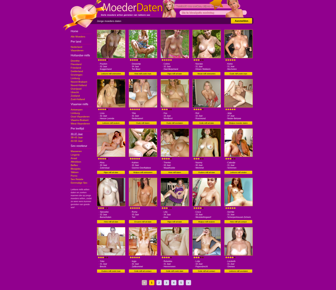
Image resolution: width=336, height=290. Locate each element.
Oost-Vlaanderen (80, 116)
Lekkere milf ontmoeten (111, 74)
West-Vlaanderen (80, 123)
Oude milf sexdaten (174, 123)
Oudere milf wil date (206, 172)
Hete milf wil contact (238, 222)
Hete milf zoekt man (142, 74)
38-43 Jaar (77, 137)
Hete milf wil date (111, 222)
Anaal (74, 158)
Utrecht (75, 92)
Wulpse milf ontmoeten (142, 172)
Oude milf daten (142, 123)
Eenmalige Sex (79, 182)
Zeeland (75, 95)
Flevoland (76, 64)
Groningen (76, 74)
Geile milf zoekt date (174, 271)
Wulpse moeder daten (238, 123)
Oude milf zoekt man (238, 74)
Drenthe (75, 60)
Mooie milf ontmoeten (206, 74)
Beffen (74, 165)
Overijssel (76, 88)
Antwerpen (77, 109)
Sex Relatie (77, 179)
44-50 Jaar (77, 140)
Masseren (76, 151)
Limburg (75, 78)
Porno (74, 175)
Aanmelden (241, 20)
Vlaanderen (77, 50)
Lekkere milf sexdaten (238, 271)
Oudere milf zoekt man (111, 271)
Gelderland (77, 71)
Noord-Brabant (79, 81)
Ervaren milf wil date (142, 222)
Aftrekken (76, 161)
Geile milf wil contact (142, 271)
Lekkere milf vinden (238, 172)
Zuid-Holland (78, 99)
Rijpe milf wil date (174, 74)
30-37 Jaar (77, 133)
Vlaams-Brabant (80, 120)
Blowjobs (75, 168)
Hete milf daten (174, 172)
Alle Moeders (78, 36)
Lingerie (75, 154)
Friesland (76, 67)
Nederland (76, 47)
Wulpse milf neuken (206, 222)
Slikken (75, 172)
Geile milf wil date (206, 123)
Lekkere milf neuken (111, 123)
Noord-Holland (79, 85)
